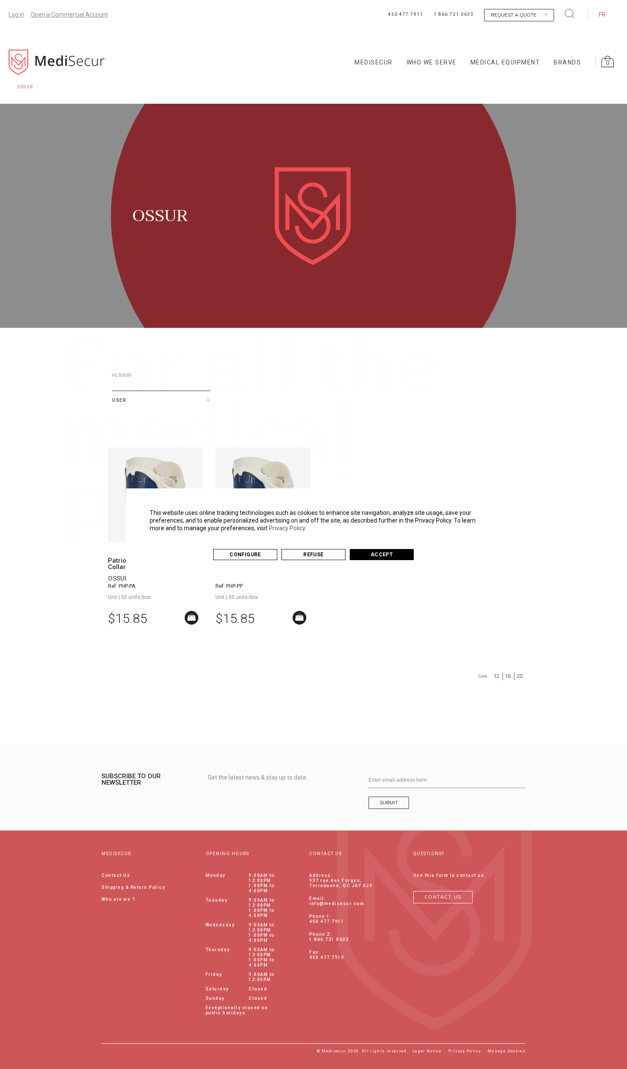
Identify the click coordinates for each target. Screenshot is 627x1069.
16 (508, 676)
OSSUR (118, 578)
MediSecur (373, 62)
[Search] (570, 13)
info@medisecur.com (336, 903)
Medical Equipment (505, 62)
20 (519, 676)
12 (496, 676)
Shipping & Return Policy (133, 887)
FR (602, 14)
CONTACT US (443, 897)
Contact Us (116, 875)
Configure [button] (245, 555)
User (119, 400)
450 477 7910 (326, 957)
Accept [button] (382, 555)
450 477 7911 (405, 14)
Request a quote (514, 15)
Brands (567, 62)
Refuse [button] (313, 555)
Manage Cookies (506, 1051)
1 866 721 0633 (453, 14)
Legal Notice (426, 1051)
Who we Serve (431, 62)
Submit (389, 803)
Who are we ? (118, 899)
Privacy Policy (287, 528)
